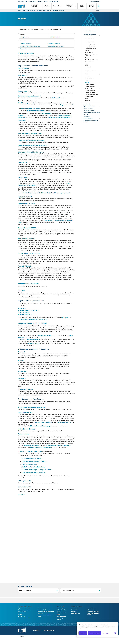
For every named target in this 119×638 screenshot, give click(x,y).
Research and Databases (34, 5)
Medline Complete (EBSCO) (27, 228)
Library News (32, 1)
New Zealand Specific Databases (56, 46)
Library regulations (92, 609)
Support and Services (69, 5)
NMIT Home (21, 1)
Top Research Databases (90, 31)
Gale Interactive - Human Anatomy (29, 133)
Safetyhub (21, 371)
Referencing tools (61, 612)
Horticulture (88, 68)
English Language (89, 61)
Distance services (75, 613)
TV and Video (87, 116)
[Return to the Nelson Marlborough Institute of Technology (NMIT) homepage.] (21, 7)
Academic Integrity (61, 616)
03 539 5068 (36, 630)
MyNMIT (26, 1)
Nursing (20, 494)
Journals (21, 290)
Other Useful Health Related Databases (30, 46)
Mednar (20, 352)
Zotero (58, 614)
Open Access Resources (89, 106)
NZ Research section (64, 422)
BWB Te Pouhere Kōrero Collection (33, 472)
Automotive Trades (89, 42)
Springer (64, 317)
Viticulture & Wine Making (91, 94)
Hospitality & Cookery (90, 70)
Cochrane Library (23, 91)
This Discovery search (25, 103)
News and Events (91, 608)
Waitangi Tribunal (24, 481)
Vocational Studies (89, 96)
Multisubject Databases (54, 43)
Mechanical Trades (89, 78)
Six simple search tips (44, 335)
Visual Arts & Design (90, 92)
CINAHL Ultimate (23, 68)
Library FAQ (40, 1)
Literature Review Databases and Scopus (46, 615)
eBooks (46, 6)
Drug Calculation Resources (27, 48)
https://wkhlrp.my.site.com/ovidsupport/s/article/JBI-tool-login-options (45, 193)
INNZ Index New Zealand (26, 429)
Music (86, 80)
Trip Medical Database (25, 389)
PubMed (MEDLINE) (24, 266)
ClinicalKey (22, 75)
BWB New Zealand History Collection (34, 461)
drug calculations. (66, 105)
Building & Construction (90, 48)
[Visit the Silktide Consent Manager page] (115, 633)
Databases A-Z (87, 104)
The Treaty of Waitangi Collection (29, 451)
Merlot (20, 115)
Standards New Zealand (89, 110)
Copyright (86, 114)
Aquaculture (88, 40)
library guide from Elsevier (30, 339)
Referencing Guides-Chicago (62, 618)
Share (98, 10)
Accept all (82, 633)
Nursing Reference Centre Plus (28, 253)
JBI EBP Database (23, 163)
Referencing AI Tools (62, 608)
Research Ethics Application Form (92, 112)
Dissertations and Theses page (40, 426)
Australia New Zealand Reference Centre (31, 407)
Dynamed (21, 120)
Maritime (87, 76)
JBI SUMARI (22, 177)
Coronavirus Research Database (28, 96)
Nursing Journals (90, 84)
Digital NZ (65, 445)
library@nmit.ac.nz (49, 630)
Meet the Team (75, 608)
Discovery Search (25, 53)
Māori (86, 74)
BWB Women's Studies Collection (33, 467)
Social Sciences (88, 88)
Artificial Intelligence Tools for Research (91, 121)
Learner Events (91, 5)
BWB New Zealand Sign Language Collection (36, 470)
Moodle (56, 1)
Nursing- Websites (55, 37)
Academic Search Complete (27, 310)
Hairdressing (88, 65)
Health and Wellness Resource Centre (30, 140)
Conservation (88, 57)
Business (87, 50)
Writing (86, 98)
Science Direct (23, 312)
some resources (45, 114)
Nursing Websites (90, 86)
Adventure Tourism (89, 38)
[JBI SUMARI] (26, 179)
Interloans (73, 611)
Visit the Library (75, 609)
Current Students (49, 1)
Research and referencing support (93, 614)
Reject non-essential (94, 633)
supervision (87, 100)
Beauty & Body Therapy (90, 46)
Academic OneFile (24, 314)
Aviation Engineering (90, 44)
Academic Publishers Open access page (34, 319)
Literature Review (88, 118)
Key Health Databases (25, 43)
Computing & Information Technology (91, 55)
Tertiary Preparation (90, 90)
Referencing (56, 6)
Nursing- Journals (24, 37)
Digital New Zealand (24, 412)
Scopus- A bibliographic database (31, 323)
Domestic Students (95, 1)
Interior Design (88, 72)
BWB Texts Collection (29, 464)
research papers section (42, 422)
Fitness (86, 63)
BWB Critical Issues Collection (32, 459)
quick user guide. (33, 343)
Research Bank (23, 434)
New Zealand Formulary (26, 239)
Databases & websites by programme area (90, 35)
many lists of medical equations (59, 117)
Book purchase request (93, 611)
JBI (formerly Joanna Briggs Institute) (30, 152)
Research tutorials (88, 108)
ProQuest (55, 98)
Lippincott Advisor (24, 197)
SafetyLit (21, 378)
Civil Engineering (89, 52)
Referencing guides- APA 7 (62, 610)
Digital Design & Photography (92, 59)
